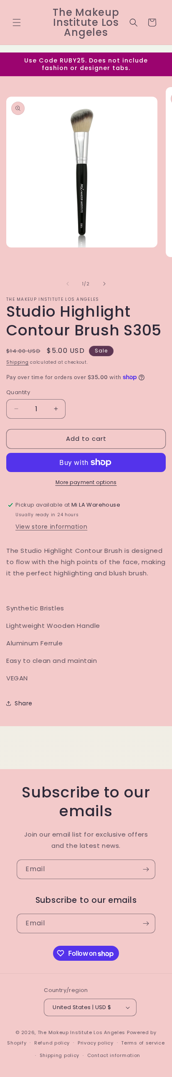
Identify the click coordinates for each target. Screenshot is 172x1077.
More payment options (86, 482)
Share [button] (24, 703)
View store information (51, 526)
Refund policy (52, 1043)
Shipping (17, 362)
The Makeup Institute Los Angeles (81, 1032)
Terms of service (142, 1043)
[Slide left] (67, 284)
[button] (17, 22)
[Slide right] (104, 284)
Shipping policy (60, 1055)
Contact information (113, 1055)
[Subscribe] (146, 869)
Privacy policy (96, 1043)
